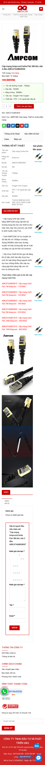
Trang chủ (6, 15)
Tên (11, 605)
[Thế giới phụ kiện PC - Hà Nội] (22, 9)
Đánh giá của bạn (16, 551)
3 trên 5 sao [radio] (13, 564)
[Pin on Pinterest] (22, 126)
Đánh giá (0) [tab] (7, 502)
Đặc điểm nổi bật (32, 134)
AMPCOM (23, 17)
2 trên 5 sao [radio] (15, 559)
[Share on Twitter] (13, 126)
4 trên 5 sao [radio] (13, 571)
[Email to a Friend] (17, 126)
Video (6, 139)
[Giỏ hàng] (41, 9)
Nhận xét (18, 139)
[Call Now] (4, 692)
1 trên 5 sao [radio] (13, 555)
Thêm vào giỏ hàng (24, 106)
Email (12, 616)
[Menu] (3, 9)
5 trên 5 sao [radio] (13, 578)
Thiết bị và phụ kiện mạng (22, 15)
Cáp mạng (38, 15)
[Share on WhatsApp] (4, 126)
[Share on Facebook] (8, 126)
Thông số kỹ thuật (12, 134)
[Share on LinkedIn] (26, 126)
